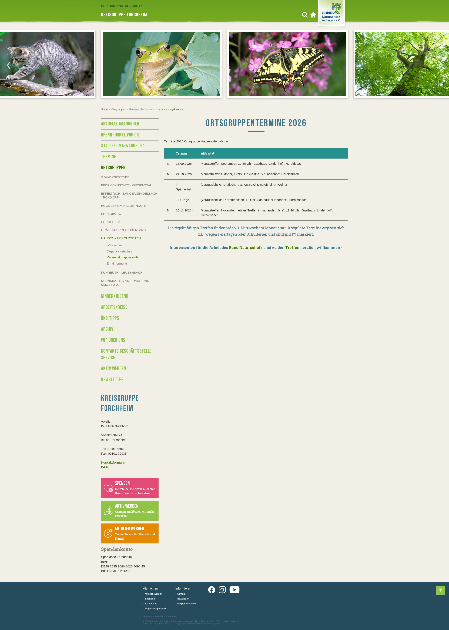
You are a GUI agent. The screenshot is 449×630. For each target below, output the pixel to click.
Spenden (149, 598)
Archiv (107, 329)
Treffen (292, 247)
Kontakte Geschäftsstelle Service (126, 354)
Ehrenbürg (111, 213)
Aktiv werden (113, 368)
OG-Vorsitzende (115, 177)
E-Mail (105, 467)
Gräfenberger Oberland (123, 230)
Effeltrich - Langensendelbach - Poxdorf (129, 195)
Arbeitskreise (114, 307)
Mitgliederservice (186, 603)
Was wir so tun (117, 245)
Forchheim (110, 222)
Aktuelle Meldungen (120, 124)
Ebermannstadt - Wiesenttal (126, 185)
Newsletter (112, 379)
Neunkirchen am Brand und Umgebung (125, 283)
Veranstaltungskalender (123, 257)
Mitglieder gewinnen (155, 608)
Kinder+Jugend (114, 296)
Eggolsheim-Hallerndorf (124, 205)
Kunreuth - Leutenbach (122, 272)
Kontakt (181, 593)
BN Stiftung (150, 603)
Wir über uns (113, 340)
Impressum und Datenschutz (159, 616)
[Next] (440, 65)
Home (104, 109)
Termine (108, 157)
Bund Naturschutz (246, 247)
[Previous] (9, 65)
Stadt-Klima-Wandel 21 (123, 146)
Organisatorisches (119, 251)
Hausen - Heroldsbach (141, 109)
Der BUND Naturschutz (121, 6)
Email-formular (117, 263)
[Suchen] (305, 15)
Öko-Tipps (110, 318)
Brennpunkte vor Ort (121, 135)
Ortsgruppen (118, 109)
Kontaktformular (113, 462)
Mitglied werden (153, 593)
